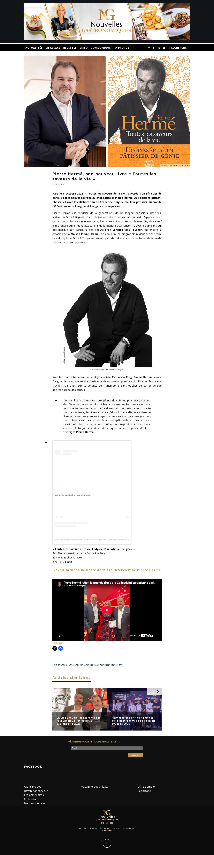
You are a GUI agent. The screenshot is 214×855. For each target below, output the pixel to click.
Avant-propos (32, 786)
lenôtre (85, 665)
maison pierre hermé (100, 665)
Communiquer (102, 47)
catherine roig (60, 665)
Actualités (34, 47)
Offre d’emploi (146, 786)
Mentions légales (34, 803)
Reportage (144, 791)
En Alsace (53, 47)
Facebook (33, 766)
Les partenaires (34, 795)
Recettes (70, 47)
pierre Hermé (117, 665)
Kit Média (30, 799)
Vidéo (84, 47)
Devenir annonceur (36, 791)
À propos (122, 47)
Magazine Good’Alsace (94, 786)
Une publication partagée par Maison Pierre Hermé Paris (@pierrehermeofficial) (92, 539)
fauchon (74, 665)
